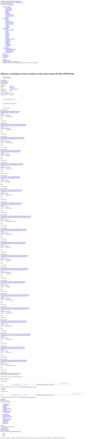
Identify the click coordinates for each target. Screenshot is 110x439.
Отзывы (7, 26)
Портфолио (5, 54)
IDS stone (8, 40)
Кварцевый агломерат (10, 38)
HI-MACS (8, 34)
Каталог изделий (6, 6)
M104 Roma (12, 87)
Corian (7, 32)
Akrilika (7, 37)
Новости (7, 19)
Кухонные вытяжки (10, 51)
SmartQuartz (8, 41)
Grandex (7, 36)
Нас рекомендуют (9, 21)
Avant (7, 46)
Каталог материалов (7, 416)
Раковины (8, 13)
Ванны (7, 17)
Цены (4, 53)
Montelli (7, 33)
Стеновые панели (9, 15)
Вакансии (8, 27)
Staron (7, 30)
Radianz (7, 42)
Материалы (5, 28)
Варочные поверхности (11, 49)
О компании (5, 18)
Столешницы (8, 7)
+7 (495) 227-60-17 (9, 3)
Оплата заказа (11, 4)
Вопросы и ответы (10, 22)
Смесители (8, 52)
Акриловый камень (10, 29)
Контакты (5, 57)
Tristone (7, 35)
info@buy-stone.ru (19, 2)
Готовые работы (6, 419)
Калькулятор (6, 56)
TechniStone (8, 45)
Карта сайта (5, 423)
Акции (7, 25)
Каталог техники (6, 48)
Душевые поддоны (10, 14)
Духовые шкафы (9, 50)
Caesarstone (8, 44)
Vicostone (8, 43)
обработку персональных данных (29, 386)
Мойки (7, 11)
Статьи (7, 20)
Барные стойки (9, 10)
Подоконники (9, 9)
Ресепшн (7, 12)
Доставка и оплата (10, 23)
